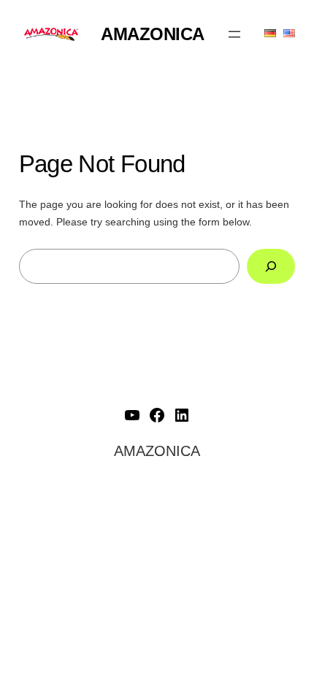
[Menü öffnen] (234, 34)
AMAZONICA (152, 34)
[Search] (271, 266)
